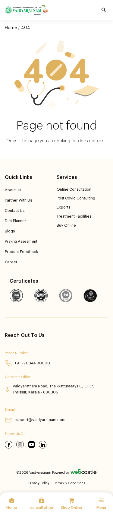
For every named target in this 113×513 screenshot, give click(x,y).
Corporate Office (17, 377)
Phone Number (16, 353)
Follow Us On (15, 434)
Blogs (10, 231)
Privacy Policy (38, 483)
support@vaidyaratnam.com (39, 420)
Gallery (12, 49)
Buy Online (66, 225)
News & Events (21, 39)
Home (11, 28)
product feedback (21, 252)
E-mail (10, 409)
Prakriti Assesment (21, 241)
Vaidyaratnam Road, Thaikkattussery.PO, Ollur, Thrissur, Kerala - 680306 (53, 389)
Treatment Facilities (74, 216)
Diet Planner (15, 221)
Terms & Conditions (69, 483)
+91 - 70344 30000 (32, 363)
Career (11, 262)
